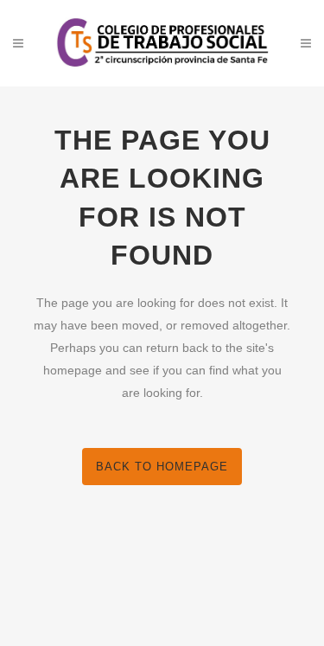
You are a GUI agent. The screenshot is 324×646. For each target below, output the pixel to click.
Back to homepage (162, 466)
